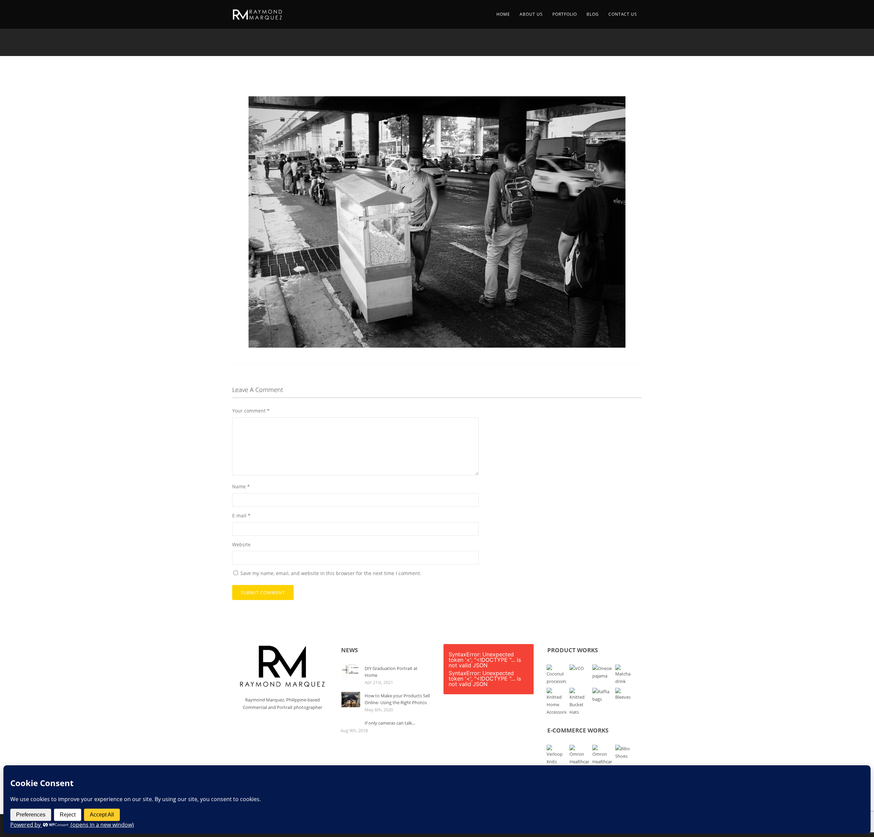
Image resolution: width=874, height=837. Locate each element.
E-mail (241, 515)
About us (531, 14)
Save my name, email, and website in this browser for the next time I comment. (330, 573)
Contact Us (622, 14)
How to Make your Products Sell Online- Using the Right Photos (397, 699)
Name (241, 486)
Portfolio (564, 14)
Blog (593, 14)
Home (503, 14)
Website (241, 544)
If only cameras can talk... (390, 723)
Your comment (251, 410)
